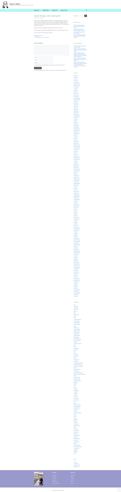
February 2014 (76, 175)
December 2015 (77, 157)
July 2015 (75, 160)
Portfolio (75, 411)
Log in (75, 461)
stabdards (75, 433)
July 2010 (75, 220)
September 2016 (77, 148)
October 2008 (76, 243)
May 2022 (75, 90)
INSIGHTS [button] (54, 10)
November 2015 (77, 159)
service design (76, 430)
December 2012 (77, 194)
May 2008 (75, 246)
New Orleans (76, 398)
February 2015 (76, 165)
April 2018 (75, 122)
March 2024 (76, 77)
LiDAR (75, 375)
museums (75, 395)
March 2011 (76, 215)
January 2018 (76, 127)
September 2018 (77, 115)
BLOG (72, 481)
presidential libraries (77, 412)
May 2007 (75, 257)
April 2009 (76, 236)
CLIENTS (72, 478)
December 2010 (77, 218)
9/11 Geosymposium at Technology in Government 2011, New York (80, 65)
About (75, 304)
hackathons (76, 356)
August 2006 (76, 268)
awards (75, 311)
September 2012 (77, 199)
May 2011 (75, 212)
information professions (78, 364)
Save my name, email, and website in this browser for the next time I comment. (50, 65)
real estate (76, 419)
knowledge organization (78, 372)
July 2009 (75, 231)
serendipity (76, 428)
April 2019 (75, 107)
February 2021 (76, 94)
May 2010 (75, 223)
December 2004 (77, 280)
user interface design (78, 446)
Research (75, 420)
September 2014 (77, 170)
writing (75, 453)
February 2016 (76, 156)
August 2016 (76, 149)
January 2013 (76, 193)
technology (76, 440)
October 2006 (76, 265)
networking (76, 396)
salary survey (76, 424)
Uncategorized (76, 441)
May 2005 (75, 275)
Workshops (76, 451)
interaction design (77, 369)
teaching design (77, 438)
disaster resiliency (77, 340)
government (76, 354)
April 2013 (75, 189)
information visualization (78, 366)
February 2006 (76, 272)
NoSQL (75, 403)
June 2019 (76, 106)
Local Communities (77, 380)
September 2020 (77, 99)
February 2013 (76, 191)
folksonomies (76, 348)
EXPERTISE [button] (46, 10)
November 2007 (77, 251)
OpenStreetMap (77, 407)
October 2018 (76, 114)
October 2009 (76, 230)
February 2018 (76, 125)
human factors (76, 359)
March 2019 (76, 109)
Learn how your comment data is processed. (57, 70)
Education (75, 341)
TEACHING (54, 480)
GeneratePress (66, 490)
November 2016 (77, 146)
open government (77, 406)
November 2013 (77, 180)
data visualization (77, 329)
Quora (75, 417)
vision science (76, 448)
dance (75, 325)
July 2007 (75, 255)
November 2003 (77, 289)
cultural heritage (77, 324)
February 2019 (76, 111)
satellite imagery (77, 425)
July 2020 (75, 101)
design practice (76, 332)
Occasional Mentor (77, 404)
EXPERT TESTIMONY (56, 483)
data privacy (76, 327)
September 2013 (77, 183)
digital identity (76, 337)
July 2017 (75, 135)
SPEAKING (54, 476)
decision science (77, 330)
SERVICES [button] (36, 10)
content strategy (77, 322)
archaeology (76, 308)
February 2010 (76, 226)
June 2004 (76, 284)
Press (75, 414)
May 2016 (75, 152)
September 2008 (77, 244)
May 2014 (75, 172)
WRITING (54, 478)
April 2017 (75, 140)
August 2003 (76, 294)
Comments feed (77, 465)
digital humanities (77, 335)
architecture (76, 309)
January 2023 (76, 82)
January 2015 (76, 167)
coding (75, 317)
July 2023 (75, 78)
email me (50, 32)
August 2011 (76, 207)
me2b (75, 387)
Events (75, 346)
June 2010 (76, 222)
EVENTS (72, 480)
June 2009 (76, 233)
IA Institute (76, 361)
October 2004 (76, 281)
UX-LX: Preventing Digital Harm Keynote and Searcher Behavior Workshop (80, 36)
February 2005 (76, 278)
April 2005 (76, 276)
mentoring (76, 391)
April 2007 (76, 259)
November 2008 (77, 241)
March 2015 (76, 164)
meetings (75, 388)
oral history (76, 409)
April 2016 (75, 154)
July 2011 (75, 209)
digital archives (76, 333)
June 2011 (76, 210)
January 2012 (76, 204)
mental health (76, 390)
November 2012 (77, 196)
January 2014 (76, 177)
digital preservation (77, 338)
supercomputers (77, 435)
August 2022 (76, 86)
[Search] (85, 16)
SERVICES (54, 475)
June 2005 (76, 273)
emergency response (78, 343)
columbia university (77, 319)
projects (38, 35)
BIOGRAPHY (73, 475)
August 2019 (76, 104)
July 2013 (75, 186)
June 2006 (76, 270)
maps (75, 385)
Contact (75, 51)
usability (75, 443)
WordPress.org (76, 466)
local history (76, 382)
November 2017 (77, 130)
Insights (75, 367)
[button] (86, 10)
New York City (76, 399)
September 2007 (77, 252)
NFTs (75, 401)
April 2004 (76, 288)
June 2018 (76, 119)
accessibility (76, 306)
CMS (75, 316)
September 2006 (77, 267)
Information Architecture (78, 362)
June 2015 (76, 162)
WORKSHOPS (54, 481)
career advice (76, 314)
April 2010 (75, 225)
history (75, 358)
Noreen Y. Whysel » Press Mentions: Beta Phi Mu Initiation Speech (80, 54)
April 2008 (76, 247)
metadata (75, 393)
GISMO (75, 353)
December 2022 (77, 83)
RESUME (72, 476)
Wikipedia (75, 449)
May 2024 (75, 75)
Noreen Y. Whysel (15, 4)
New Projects (37, 36)
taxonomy (41, 35)
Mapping (75, 383)
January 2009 (76, 238)
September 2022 (77, 85)
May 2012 (75, 202)
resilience (75, 422)
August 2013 (76, 185)
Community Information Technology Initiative (42, 37)
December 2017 (77, 128)
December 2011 (77, 206)
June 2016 (76, 151)
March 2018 (76, 123)
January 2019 (76, 112)
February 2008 (76, 249)
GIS (74, 351)
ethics (75, 345)
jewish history (76, 370)
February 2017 (76, 141)
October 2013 (76, 181)
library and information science (79, 374)
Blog (36, 35)
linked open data (77, 377)
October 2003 (76, 291)
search (75, 427)
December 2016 (77, 144)
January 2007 (76, 262)
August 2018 (76, 117)
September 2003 (77, 292)
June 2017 (76, 136)
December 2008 (77, 239)
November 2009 (77, 228)
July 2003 (75, 296)
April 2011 (75, 214)
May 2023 (75, 80)
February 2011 (76, 217)
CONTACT (72, 483)
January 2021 (76, 96)
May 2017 (75, 138)
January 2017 (76, 143)
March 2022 (76, 93)
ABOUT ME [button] (64, 10)
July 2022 (75, 88)
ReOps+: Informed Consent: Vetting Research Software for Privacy (79, 26)
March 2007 (76, 260)
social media (76, 432)
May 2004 (75, 286)
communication (76, 321)
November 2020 (77, 98)
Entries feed (76, 463)
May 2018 (75, 120)
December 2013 (77, 178)
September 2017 (77, 133)
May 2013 (75, 188)
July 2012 (75, 201)
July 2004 (75, 283)
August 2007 (76, 254)
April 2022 (76, 91)
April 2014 (75, 173)
